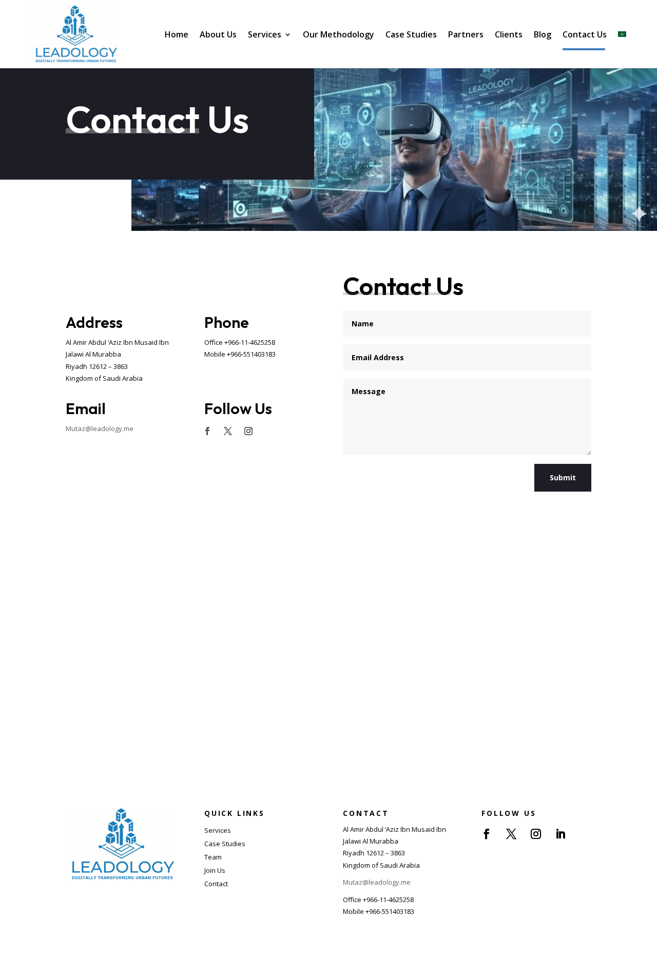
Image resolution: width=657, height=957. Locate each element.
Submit (563, 477)
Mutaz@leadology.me (99, 428)
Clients (509, 34)
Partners (466, 34)
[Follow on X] (228, 431)
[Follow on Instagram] (248, 431)
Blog (542, 34)
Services (264, 34)
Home (176, 34)
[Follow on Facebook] (207, 431)
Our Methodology (338, 34)
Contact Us (585, 34)
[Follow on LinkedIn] (560, 834)
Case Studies (411, 34)
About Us (218, 34)
